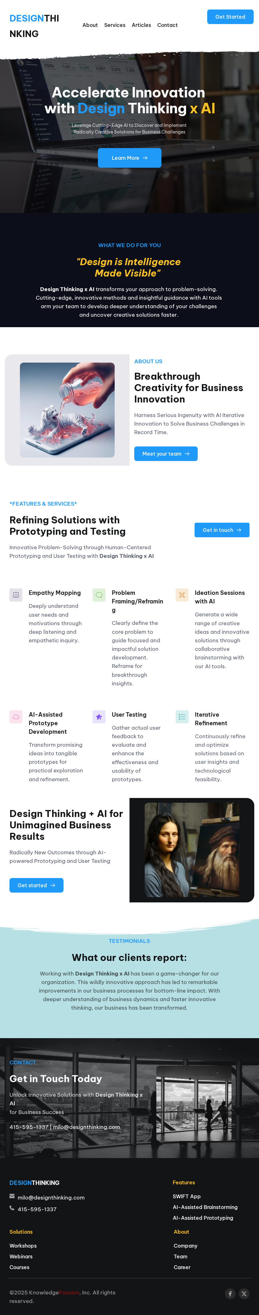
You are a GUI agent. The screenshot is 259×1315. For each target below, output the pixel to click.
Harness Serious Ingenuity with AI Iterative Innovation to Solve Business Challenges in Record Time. (190, 424)
